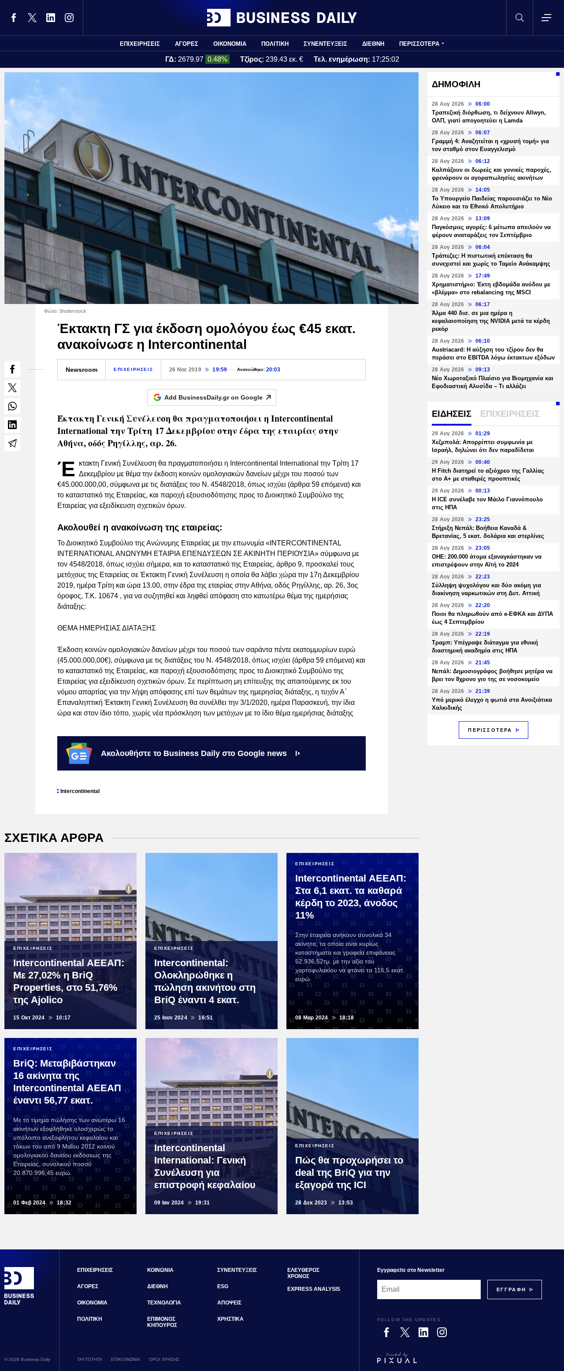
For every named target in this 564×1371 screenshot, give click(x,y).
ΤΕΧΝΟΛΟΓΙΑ (164, 1303)
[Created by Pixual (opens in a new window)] (460, 1361)
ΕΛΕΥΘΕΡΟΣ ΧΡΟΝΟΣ (303, 1273)
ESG (222, 1286)
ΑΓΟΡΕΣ (186, 44)
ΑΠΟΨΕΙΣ (229, 1303)
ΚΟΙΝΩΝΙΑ (160, 1270)
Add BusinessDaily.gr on (213, 397)
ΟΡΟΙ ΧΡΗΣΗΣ (164, 1359)
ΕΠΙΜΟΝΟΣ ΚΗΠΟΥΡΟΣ (162, 1322)
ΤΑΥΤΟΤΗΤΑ (89, 1359)
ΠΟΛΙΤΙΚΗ (275, 44)
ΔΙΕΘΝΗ (373, 44)
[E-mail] (12, 443)
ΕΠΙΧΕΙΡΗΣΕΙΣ (140, 44)
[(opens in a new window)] (13, 17)
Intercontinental (80, 791)
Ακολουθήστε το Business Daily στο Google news (194, 753)
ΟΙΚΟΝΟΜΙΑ (229, 44)
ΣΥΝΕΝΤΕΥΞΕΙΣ (325, 44)
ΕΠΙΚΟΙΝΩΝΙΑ (125, 1359)
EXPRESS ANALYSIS (313, 1289)
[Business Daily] (282, 17)
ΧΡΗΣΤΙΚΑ (230, 1319)
